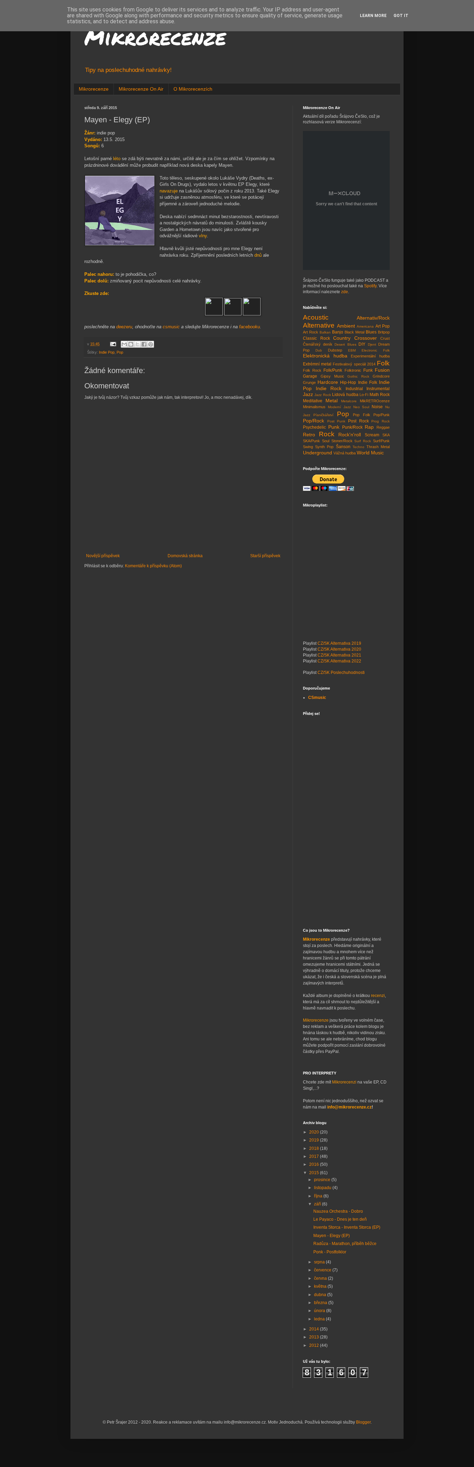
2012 (314, 1345)
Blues (371, 332)
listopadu (323, 1187)
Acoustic (316, 317)
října (318, 1196)
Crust (385, 338)
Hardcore (328, 382)
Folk (383, 363)
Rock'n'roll (349, 434)
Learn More (373, 15)
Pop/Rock (313, 420)
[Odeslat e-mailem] (124, 344)
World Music (370, 452)
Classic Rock (316, 338)
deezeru (124, 326)
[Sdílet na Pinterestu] (150, 344)
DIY (361, 344)
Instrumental (378, 388)
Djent (372, 344)
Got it (400, 15)
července (323, 1270)
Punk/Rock (352, 427)
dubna (320, 1294)
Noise (377, 406)
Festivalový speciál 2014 (354, 364)
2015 (314, 1172)
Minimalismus (314, 407)
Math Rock (380, 394)
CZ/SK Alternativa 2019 (339, 643)
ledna (320, 1319)
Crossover (365, 338)
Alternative (319, 325)
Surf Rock (362, 441)
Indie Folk (367, 382)
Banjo (337, 332)
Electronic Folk (376, 350)
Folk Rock (312, 370)
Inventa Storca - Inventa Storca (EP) (346, 1227)
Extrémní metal (317, 364)
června (321, 1278)
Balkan (325, 332)
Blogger (363, 1422)
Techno (358, 447)
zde (344, 291)
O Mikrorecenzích (192, 89)
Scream (372, 434)
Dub (318, 350)
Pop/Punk (381, 415)
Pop (120, 352)
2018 (314, 1148)
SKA (386, 435)
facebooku (249, 326)
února (320, 1310)
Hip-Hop (348, 382)
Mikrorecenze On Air (141, 89)
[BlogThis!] (130, 344)
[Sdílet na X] (137, 344)
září (318, 1204)
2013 (314, 1337)
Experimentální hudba (370, 356)
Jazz (308, 394)
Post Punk (336, 421)
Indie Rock (329, 388)
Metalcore (349, 401)
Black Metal (354, 332)
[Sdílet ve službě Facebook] (144, 344)
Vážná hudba (344, 453)
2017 (314, 1156)
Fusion (382, 370)
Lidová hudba (345, 394)
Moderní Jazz (339, 407)
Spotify (370, 285)
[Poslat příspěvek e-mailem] (112, 344)
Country (341, 338)
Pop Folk (361, 415)
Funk (368, 370)
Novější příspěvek (103, 555)
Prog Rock (380, 421)
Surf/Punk (381, 441)
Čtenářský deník (317, 344)
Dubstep (335, 350)
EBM (352, 350)
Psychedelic (314, 427)
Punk (333, 427)
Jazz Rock (322, 395)
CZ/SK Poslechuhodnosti (341, 672)
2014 (314, 1329)
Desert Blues (345, 344)
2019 (314, 1140)
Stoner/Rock (342, 441)
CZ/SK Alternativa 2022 (339, 661)
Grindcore (381, 376)
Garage (310, 376)
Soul (325, 441)
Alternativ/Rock (373, 318)
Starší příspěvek (265, 555)
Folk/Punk (332, 370)
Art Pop (382, 326)
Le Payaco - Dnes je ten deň (340, 1219)
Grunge (309, 382)
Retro (309, 434)
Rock (327, 434)
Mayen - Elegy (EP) (331, 1235)
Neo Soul (361, 407)
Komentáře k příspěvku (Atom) (153, 565)
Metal (331, 400)
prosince (322, 1179)
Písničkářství (323, 415)
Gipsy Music (332, 376)
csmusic (171, 326)
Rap (369, 427)
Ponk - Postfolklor (329, 1252)
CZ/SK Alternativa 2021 (339, 655)
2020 (314, 1132)
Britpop (384, 332)
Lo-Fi (363, 395)
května (321, 1286)
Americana (365, 326)
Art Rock (310, 332)
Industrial (354, 388)
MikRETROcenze (375, 401)
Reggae (383, 427)
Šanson (343, 446)
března (321, 1302)
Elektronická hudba (325, 355)
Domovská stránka (185, 555)
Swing (308, 447)
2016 (314, 1164)
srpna (320, 1262)
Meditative (312, 400)
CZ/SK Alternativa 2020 (339, 649)
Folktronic (353, 370)
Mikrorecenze (155, 37)
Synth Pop (324, 447)
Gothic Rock (358, 376)
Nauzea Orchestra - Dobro (338, 1211)
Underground (317, 452)
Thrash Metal (378, 447)
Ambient (346, 326)
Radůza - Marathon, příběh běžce (344, 1243)
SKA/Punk (311, 441)
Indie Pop (107, 352)
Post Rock (358, 421)
